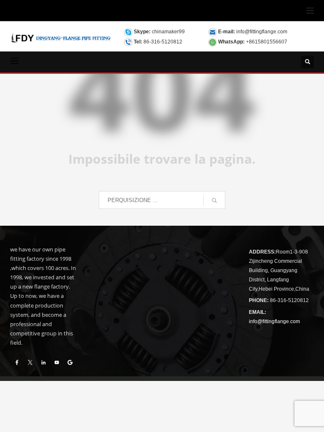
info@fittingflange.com (261, 32)
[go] (214, 200)
